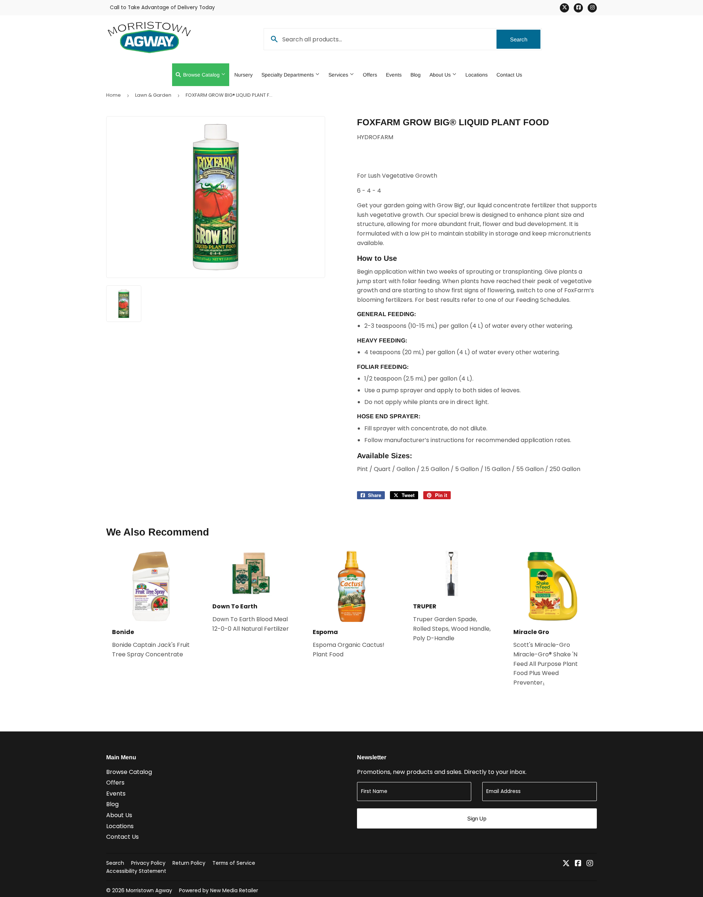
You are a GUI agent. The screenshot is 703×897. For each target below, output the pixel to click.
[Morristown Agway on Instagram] (590, 864)
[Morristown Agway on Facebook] (578, 864)
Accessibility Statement (136, 871)
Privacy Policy (148, 863)
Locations (476, 75)
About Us (440, 75)
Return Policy (188, 863)
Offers (370, 75)
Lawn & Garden (153, 95)
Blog (415, 75)
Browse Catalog (201, 75)
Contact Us (509, 75)
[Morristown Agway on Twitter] (566, 864)
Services (339, 75)
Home (113, 95)
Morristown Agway (149, 890)
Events (394, 75)
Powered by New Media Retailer (218, 890)
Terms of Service (233, 863)
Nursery (243, 75)
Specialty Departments (288, 75)
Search (525, 39)
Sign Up (476, 818)
